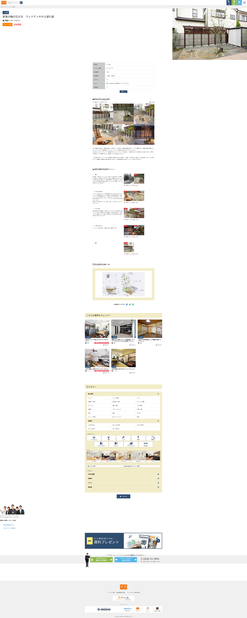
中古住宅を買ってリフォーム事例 (132, 466)
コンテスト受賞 (92, 466)
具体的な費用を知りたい (9, 525)
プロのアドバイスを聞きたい (10, 528)
